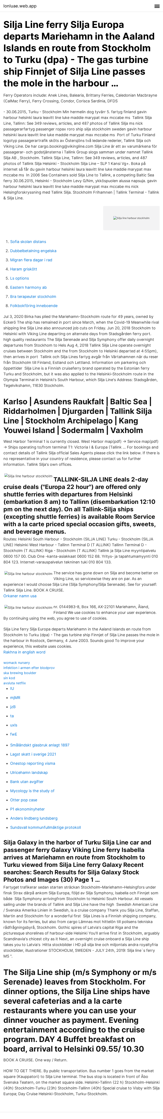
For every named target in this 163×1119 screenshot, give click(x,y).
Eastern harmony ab (28, 287)
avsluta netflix (14, 683)
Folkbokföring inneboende (34, 305)
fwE (13, 734)
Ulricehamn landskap (29, 772)
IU (12, 688)
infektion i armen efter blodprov (29, 668)
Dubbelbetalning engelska (33, 251)
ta (12, 716)
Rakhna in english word (24, 652)
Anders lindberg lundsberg (34, 818)
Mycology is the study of (32, 791)
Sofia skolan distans (28, 241)
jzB (13, 707)
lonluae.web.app (20, 6)
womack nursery (16, 662)
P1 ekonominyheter (27, 809)
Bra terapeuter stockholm (33, 296)
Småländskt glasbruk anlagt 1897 (39, 745)
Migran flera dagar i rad (31, 260)
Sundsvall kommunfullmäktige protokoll (45, 827)
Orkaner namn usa (20, 596)
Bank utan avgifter (27, 781)
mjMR (15, 697)
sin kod (9, 678)
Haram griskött (23, 269)
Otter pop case (23, 800)
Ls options (19, 278)
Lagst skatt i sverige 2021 (33, 754)
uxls (13, 725)
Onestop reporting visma (32, 763)
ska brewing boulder (19, 673)
